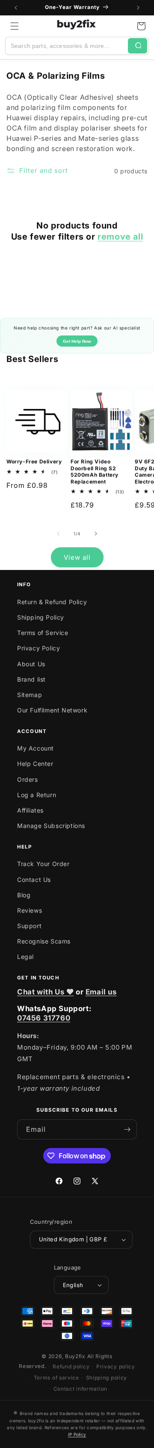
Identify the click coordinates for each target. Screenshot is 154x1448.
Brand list (31, 679)
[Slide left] (58, 533)
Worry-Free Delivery (34, 461)
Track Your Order (43, 863)
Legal (25, 956)
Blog (23, 895)
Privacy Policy (38, 648)
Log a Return (36, 794)
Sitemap (29, 694)
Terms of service (56, 1377)
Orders (27, 779)
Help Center (35, 763)
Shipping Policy (40, 617)
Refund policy (71, 1366)
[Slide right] (95, 533)
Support (29, 925)
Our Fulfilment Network (52, 710)
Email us (101, 992)
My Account (35, 748)
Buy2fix (75, 1356)
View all (77, 557)
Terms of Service (42, 632)
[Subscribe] (127, 1129)
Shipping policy (106, 1377)
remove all (120, 236)
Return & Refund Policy (52, 601)
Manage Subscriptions (51, 825)
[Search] (137, 45)
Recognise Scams (44, 941)
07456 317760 (43, 1018)
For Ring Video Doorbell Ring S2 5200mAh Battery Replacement (94, 471)
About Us (31, 664)
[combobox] (67, 45)
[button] (14, 26)
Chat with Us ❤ (45, 992)
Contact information (80, 1389)
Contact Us (34, 879)
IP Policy (77, 1434)
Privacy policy (115, 1366)
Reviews (29, 910)
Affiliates (30, 810)
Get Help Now (77, 341)
